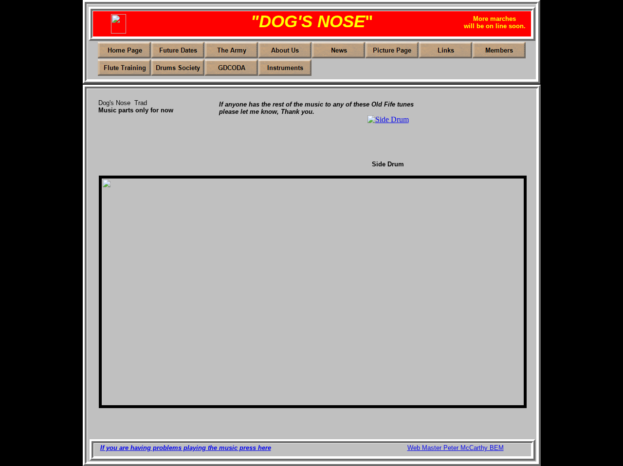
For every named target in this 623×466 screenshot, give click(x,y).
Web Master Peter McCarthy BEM (455, 447)
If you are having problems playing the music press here (185, 447)
